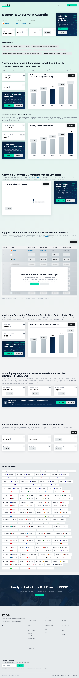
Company (50, 5)
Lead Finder (30, 633)
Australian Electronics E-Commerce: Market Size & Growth (15, 46)
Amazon (7, 23)
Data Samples (47, 623)
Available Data (48, 620)
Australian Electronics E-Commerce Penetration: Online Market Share (48, 49)
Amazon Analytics (31, 635)
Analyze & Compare (32, 620)
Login (66, 1)
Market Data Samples (49, 625)
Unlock (48, 32)
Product (27, 5)
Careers (63, 623)
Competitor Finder (31, 623)
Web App (29, 640)
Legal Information (55, 675)
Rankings (29, 625)
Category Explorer (31, 630)
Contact (63, 628)
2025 (45, 184)
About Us (64, 617)
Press (63, 630)
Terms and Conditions (72, 675)
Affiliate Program (65, 625)
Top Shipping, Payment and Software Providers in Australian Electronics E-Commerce (21, 53)
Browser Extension (31, 648)
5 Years (70, 75)
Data (21, 5)
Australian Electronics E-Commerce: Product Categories (44, 46)
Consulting (43, 5)
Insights (35, 5)
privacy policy (11, 669)
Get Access (62, 32)
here (19, 298)
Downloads (30, 645)
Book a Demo (73, 5)
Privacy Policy (63, 675)
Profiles (29, 618)
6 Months (70, 125)
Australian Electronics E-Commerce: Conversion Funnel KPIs (56, 53)
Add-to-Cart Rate (7, 437)
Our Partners (64, 620)
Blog (46, 632)
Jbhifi (46, 237)
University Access (73, 1)
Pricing (57, 5)
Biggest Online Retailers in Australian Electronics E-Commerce (16, 49)
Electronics (30, 250)
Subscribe (20, 665)
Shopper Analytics (31, 638)
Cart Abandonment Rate (34, 437)
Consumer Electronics (21, 23)
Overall (72, 242)
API (28, 643)
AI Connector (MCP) (32, 651)
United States (43, 250)
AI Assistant (30, 628)
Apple (37, 237)
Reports (46, 635)
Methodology (47, 617)
